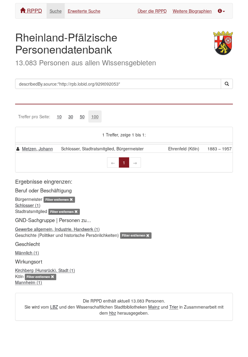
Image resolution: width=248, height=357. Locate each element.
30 (70, 116)
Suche (56, 11)
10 (59, 116)
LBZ (54, 307)
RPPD (33, 10)
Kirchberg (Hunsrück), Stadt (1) (45, 270)
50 (82, 116)
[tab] (59, 116)
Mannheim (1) (28, 282)
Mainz (154, 307)
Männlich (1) (27, 253)
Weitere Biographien (192, 11)
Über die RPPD (152, 11)
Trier (173, 307)
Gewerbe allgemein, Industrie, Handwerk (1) (57, 229)
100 (95, 116)
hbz (112, 313)
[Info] (221, 10)
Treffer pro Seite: (34, 116)
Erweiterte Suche (84, 11)
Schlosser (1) (28, 205)
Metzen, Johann (37, 149)
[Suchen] (227, 84)
